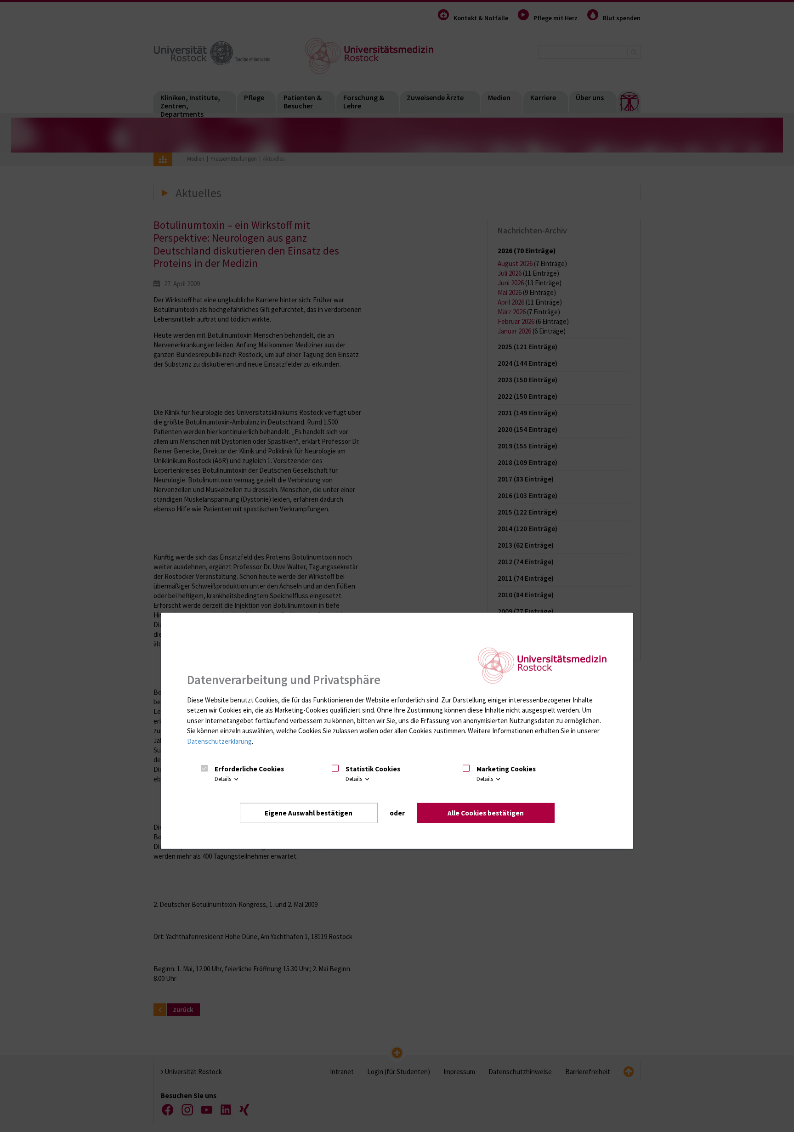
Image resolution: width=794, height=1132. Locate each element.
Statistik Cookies (373, 768)
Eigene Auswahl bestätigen (308, 812)
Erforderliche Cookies (249, 768)
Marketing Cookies (506, 768)
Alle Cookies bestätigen (486, 812)
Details (224, 779)
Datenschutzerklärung (219, 741)
